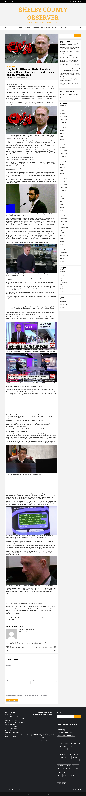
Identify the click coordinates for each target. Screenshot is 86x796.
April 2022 (62, 241)
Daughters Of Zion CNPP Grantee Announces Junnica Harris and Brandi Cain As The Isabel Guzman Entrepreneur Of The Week (70, 95)
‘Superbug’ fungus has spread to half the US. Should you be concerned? (70, 47)
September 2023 (64, 193)
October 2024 (63, 156)
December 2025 (63, 116)
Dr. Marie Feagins (61, 735)
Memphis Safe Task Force (63, 754)
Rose (61, 93)
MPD (58, 757)
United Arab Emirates (30, 643)
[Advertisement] (30, 303)
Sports (61, 284)
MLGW (78, 754)
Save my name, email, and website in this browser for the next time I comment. (27, 695)
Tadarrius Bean (61, 765)
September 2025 (64, 125)
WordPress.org (63, 307)
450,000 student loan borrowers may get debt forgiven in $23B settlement (69, 43)
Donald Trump (61, 729)
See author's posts (23, 631)
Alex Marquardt (11, 642)
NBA (66, 757)
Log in (61, 298)
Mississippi (72, 754)
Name (7, 680)
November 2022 (63, 221)
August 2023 (63, 196)
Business (54, 27)
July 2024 (62, 164)
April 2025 (62, 139)
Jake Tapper (28, 642)
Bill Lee (59, 724)
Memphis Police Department (72, 751)
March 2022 (62, 244)
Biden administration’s (34, 142)
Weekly (61, 289)
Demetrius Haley (71, 727)
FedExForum (74, 738)
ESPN (65, 738)
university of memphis (62, 768)
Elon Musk (60, 738)
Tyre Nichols (75, 765)
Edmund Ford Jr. (70, 735)
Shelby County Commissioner (72, 760)
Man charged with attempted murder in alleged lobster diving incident (69, 65)
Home (20, 27)
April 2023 (62, 207)
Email (33, 680)
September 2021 (64, 255)
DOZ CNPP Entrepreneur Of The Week (65, 732)
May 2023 (62, 204)
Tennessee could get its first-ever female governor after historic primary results (70, 56)
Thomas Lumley (18, 643)
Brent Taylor (65, 724)
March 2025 (62, 142)
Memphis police (61, 751)
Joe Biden (33, 642)
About (19, 789)
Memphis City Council (62, 749)
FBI (68, 738)
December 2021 (63, 252)
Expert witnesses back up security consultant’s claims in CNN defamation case (44, 648)
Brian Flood (10, 84)
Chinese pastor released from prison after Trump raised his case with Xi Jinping (69, 60)
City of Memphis (73, 724)
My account (7, 789)
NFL (69, 757)
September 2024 (64, 159)
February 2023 (63, 213)
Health (61, 278)
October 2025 (63, 122)
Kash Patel (67, 743)
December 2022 (63, 218)
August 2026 (63, 105)
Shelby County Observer (14, 77)
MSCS (62, 757)
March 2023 (62, 210)
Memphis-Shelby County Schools (70, 746)
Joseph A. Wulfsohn (19, 84)
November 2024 (63, 153)
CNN (16, 642)
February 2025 (63, 145)
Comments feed (63, 304)
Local (60, 27)
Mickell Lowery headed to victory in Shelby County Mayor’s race (70, 84)
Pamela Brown (49, 642)
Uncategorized (63, 286)
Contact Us (13, 789)
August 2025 (63, 128)
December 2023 (63, 184)
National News (45, 27)
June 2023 (62, 201)
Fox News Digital (19, 165)
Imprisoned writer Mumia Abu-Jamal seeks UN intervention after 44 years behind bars (70, 69)
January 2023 (63, 216)
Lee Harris (73, 743)
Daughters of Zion (62, 727)
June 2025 (62, 133)
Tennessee (68, 765)
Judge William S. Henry (40, 642)
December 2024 (63, 150)
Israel (63, 740)
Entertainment (63, 276)
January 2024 (63, 181)
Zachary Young (38, 643)
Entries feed (63, 301)
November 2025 (63, 119)
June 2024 (62, 167)
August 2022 (63, 230)
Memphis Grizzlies (72, 749)
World (61, 291)
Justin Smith (60, 743)
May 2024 (62, 170)
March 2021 (62, 261)
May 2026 (62, 108)
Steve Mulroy (77, 763)
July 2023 (62, 199)
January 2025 (63, 147)
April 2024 (62, 173)
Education (27, 27)
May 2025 (62, 136)
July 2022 (62, 233)
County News (35, 27)
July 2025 (62, 130)
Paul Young (74, 757)
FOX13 (59, 740)
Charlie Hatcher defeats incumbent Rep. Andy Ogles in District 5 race (69, 52)
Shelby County (61, 760)
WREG (77, 768)
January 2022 (63, 250)
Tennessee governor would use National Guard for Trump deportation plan (18, 648)
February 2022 (63, 247)
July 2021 (62, 258)
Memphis (59, 746)
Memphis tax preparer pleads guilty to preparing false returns (69, 79)
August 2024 (63, 162)
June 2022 (62, 235)
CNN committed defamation (32, 86)
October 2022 (63, 224)
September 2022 (64, 227)
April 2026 (62, 111)
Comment (8, 665)
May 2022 (62, 238)
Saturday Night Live (10, 643)
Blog (65, 27)
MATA (79, 743)
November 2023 (63, 187)
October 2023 (63, 190)
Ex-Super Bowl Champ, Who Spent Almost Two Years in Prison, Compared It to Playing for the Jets (70, 74)
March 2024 (62, 176)
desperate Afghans (30, 312)
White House (71, 768)
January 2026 (63, 113)
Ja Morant (69, 740)
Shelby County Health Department (65, 763)
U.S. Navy (23, 643)
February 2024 (63, 179)
